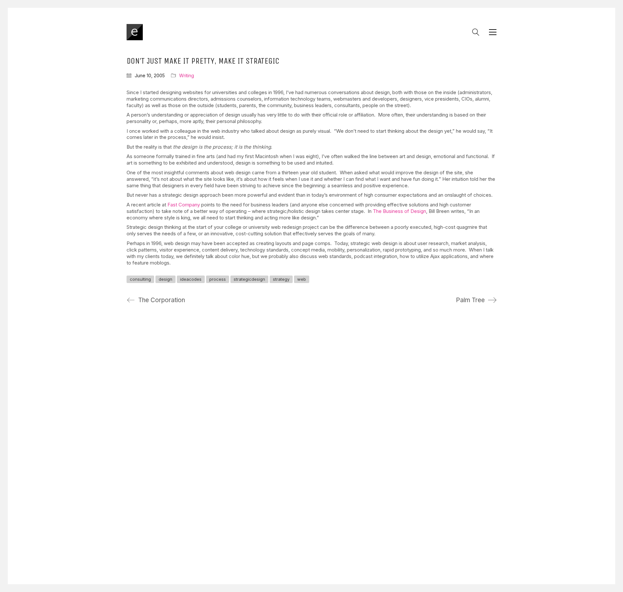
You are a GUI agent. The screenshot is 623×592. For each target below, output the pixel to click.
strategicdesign (249, 279)
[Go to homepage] (135, 32)
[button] (492, 32)
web (301, 279)
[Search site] (475, 33)
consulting (140, 279)
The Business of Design (399, 211)
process (217, 279)
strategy (281, 279)
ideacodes (191, 279)
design (165, 279)
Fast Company (183, 205)
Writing (186, 75)
